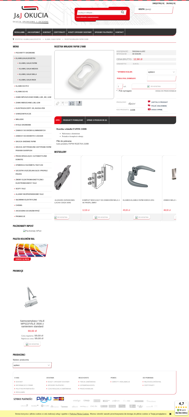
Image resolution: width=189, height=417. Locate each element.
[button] (157, 102)
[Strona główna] (30, 14)
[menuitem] (19, 32)
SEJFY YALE (21, 189)
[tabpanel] (115, 136)
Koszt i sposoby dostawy (58, 382)
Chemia (19, 205)
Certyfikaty (149, 385)
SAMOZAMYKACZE (23, 114)
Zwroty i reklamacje (121, 382)
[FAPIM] (131, 104)
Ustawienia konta (87, 385)
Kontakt (19, 382)
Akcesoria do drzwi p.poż (27, 211)
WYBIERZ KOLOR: (125, 72)
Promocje (20, 216)
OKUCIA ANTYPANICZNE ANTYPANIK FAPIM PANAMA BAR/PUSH (33, 149)
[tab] (58, 120)
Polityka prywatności (25, 389)
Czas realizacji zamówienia (59, 389)
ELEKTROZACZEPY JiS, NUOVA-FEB (30, 108)
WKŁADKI (20, 119)
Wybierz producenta (21, 360)
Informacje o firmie (24, 385)
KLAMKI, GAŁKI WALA (28, 74)
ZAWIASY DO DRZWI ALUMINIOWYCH (31, 130)
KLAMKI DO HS (22, 92)
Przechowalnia (86, 389)
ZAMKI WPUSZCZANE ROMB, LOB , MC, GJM (33, 97)
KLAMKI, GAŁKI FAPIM (28, 63)
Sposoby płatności (56, 385)
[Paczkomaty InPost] (32, 231)
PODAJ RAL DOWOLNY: (126, 78)
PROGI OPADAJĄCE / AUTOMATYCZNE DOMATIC (31, 158)
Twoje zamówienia (87, 382)
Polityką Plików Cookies (79, 414)
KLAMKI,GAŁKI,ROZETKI (25, 58)
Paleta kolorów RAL (152, 382)
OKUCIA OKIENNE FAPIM (26, 142)
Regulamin (20, 392)
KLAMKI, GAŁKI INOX (27, 80)
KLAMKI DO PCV (22, 86)
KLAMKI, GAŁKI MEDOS (28, 69)
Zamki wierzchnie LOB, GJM (28, 103)
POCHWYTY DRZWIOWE (25, 53)
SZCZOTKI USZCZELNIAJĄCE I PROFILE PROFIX (32, 172)
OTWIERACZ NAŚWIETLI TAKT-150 (29, 165)
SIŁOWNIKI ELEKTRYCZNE (26, 200)
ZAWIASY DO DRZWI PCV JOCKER (29, 136)
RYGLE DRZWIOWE (23, 125)
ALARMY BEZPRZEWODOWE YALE (30, 194)
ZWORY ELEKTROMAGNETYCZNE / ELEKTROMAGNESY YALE (30, 181)
